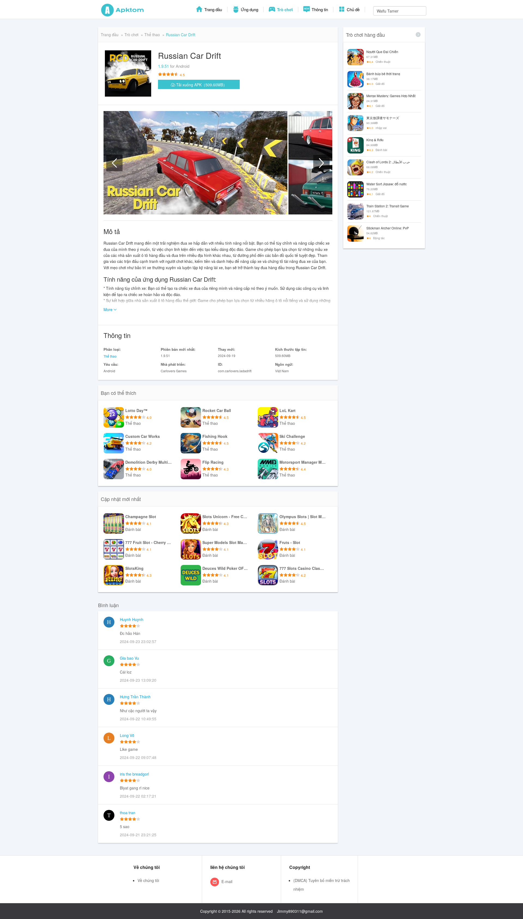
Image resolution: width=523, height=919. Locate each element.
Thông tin (319, 9)
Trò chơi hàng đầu (365, 34)
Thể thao (152, 34)
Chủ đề (353, 9)
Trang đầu (212, 9)
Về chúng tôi (148, 880)
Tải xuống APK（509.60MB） (201, 84)
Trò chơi (284, 10)
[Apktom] (122, 9)
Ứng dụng (249, 9)
